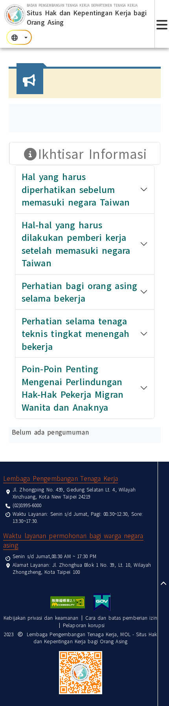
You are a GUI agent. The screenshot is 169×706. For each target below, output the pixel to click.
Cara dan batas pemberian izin (121, 617)
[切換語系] (19, 37)
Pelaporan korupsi (84, 625)
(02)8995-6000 (27, 505)
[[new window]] (67, 602)
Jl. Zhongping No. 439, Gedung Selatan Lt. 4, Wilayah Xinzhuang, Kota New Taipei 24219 (74, 493)
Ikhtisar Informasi (92, 153)
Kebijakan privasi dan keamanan (41, 617)
